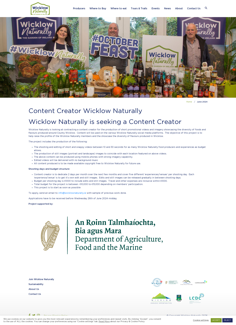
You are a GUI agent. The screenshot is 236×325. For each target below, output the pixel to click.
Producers (79, 9)
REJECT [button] (227, 320)
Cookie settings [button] (201, 320)
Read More (104, 321)
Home (189, 102)
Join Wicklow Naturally (41, 279)
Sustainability (36, 284)
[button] (206, 9)
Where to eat (118, 9)
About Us (34, 289)
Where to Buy (97, 9)
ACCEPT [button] (216, 320)
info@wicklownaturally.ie (72, 193)
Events (155, 9)
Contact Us (193, 9)
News (167, 9)
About (179, 9)
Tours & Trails (139, 9)
